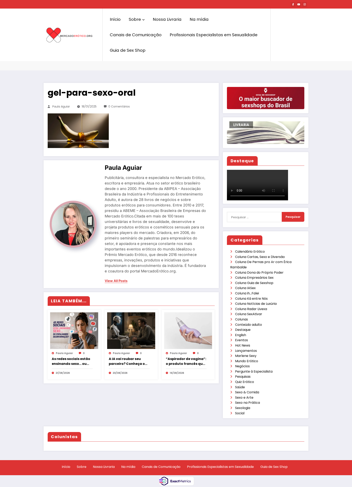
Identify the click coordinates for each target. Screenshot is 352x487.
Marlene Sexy (245, 355)
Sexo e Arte (244, 397)
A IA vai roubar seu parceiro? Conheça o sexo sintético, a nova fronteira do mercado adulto (128, 361)
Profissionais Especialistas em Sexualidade (213, 35)
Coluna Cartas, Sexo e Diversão (260, 256)
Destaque (243, 329)
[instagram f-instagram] (304, 4)
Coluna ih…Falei (247, 293)
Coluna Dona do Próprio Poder (259, 272)
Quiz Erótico (244, 382)
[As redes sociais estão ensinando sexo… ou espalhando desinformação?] (74, 330)
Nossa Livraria (167, 19)
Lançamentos (246, 350)
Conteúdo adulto (248, 324)
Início (115, 19)
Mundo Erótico (246, 361)
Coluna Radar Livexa (251, 309)
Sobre (135, 19)
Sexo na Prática (247, 402)
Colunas (241, 319)
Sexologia (242, 408)
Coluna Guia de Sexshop (254, 283)
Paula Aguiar (61, 106)
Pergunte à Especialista (254, 371)
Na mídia (199, 19)
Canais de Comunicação (136, 35)
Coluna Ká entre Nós (251, 298)
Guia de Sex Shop (127, 50)
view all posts (116, 281)
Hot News (242, 345)
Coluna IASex (245, 288)
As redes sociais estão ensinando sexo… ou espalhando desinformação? (71, 361)
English (240, 335)
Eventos (241, 340)
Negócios (242, 366)
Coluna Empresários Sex (254, 277)
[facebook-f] (293, 4)
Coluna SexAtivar (248, 314)
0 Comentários (119, 106)
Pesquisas (243, 376)
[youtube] (298, 4)
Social (239, 413)
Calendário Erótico (250, 251)
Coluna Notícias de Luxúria (256, 303)
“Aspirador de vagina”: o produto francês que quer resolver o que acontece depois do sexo (186, 361)
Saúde (240, 387)
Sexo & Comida (247, 392)
